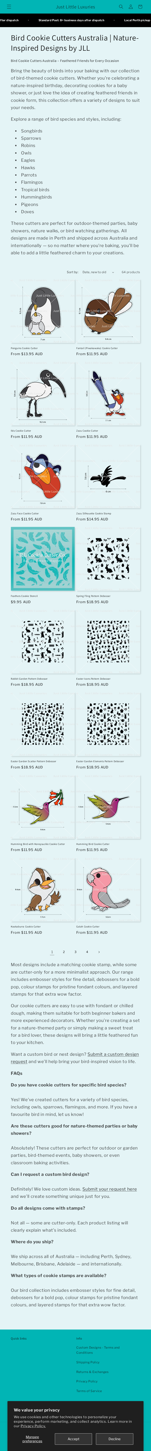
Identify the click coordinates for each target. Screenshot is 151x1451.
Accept (73, 1439)
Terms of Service (89, 1391)
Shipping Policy (88, 1362)
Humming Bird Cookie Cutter (93, 844)
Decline (115, 1439)
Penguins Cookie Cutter (24, 348)
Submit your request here (109, 1189)
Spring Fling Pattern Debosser (93, 596)
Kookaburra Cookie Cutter (26, 926)
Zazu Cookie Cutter (87, 430)
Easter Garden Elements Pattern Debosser (100, 761)
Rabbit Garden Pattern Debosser (29, 678)
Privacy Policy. (33, 1426)
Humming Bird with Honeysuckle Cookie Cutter (38, 844)
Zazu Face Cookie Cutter (25, 513)
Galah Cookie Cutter (87, 926)
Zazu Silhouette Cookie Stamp (93, 513)
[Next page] (99, 952)
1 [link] (52, 952)
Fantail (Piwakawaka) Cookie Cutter (97, 348)
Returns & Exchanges (92, 1372)
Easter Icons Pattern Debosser (93, 678)
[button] (9, 6)
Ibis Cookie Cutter (21, 430)
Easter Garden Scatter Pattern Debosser (33, 761)
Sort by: (72, 272)
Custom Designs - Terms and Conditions (98, 1350)
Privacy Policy (87, 1381)
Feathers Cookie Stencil (24, 596)
